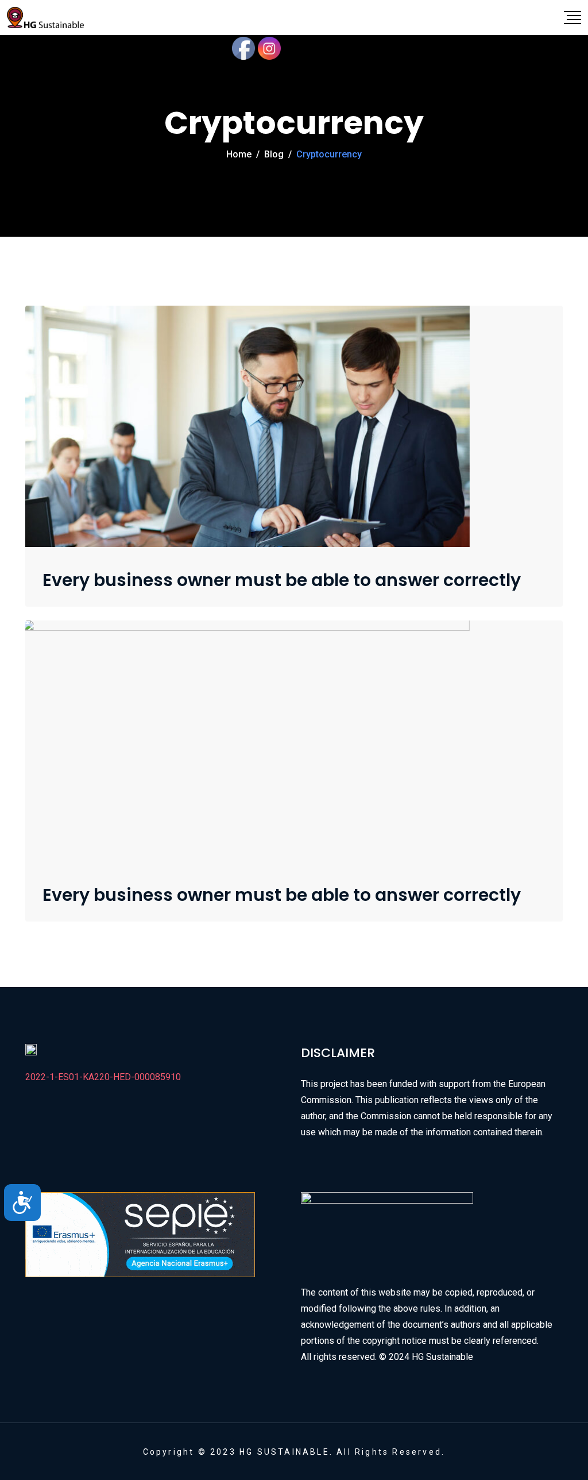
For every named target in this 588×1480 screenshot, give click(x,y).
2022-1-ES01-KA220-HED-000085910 (103, 1077)
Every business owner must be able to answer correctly (281, 580)
